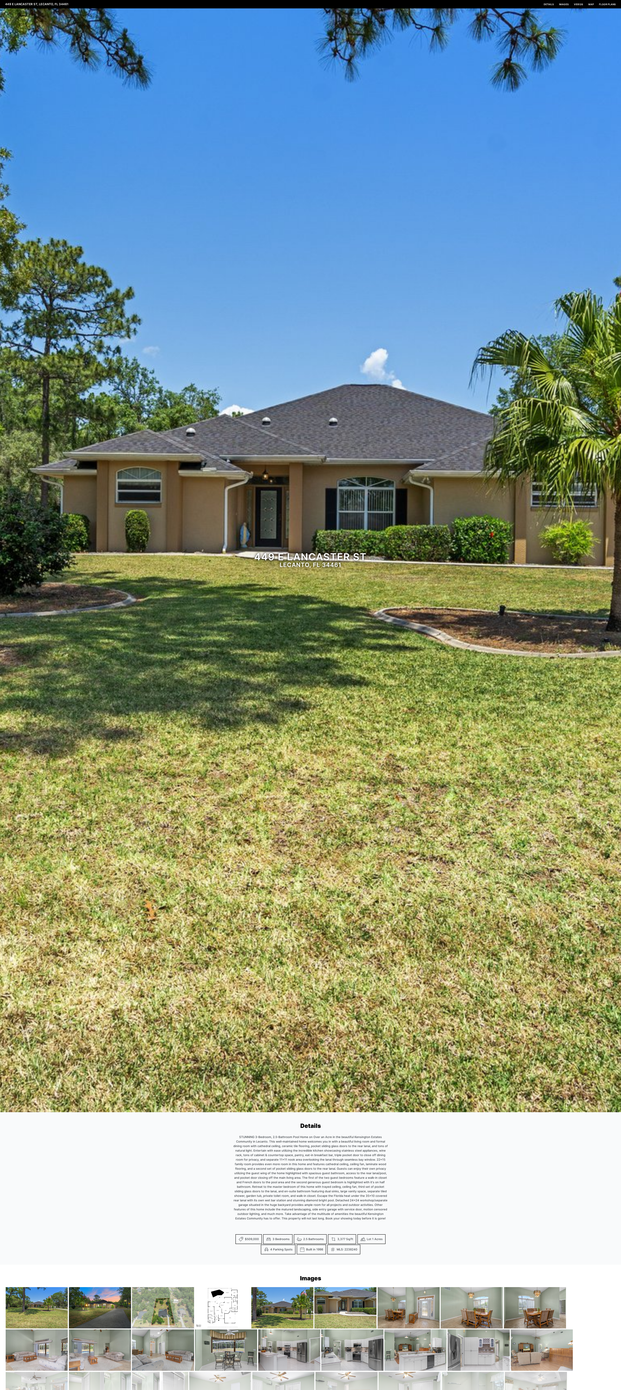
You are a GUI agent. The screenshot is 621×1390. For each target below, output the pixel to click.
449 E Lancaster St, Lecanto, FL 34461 (37, 4)
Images (564, 4)
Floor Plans (607, 4)
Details (549, 4)
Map (591, 4)
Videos (578, 4)
